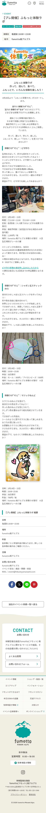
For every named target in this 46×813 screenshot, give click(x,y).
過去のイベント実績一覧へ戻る (23, 604)
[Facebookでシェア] (11, 584)
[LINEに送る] (26, 584)
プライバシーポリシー (19, 794)
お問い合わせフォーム (19, 664)
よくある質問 (15, 656)
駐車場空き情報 (24, 762)
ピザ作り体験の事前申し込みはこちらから (20, 267)
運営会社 (32, 794)
